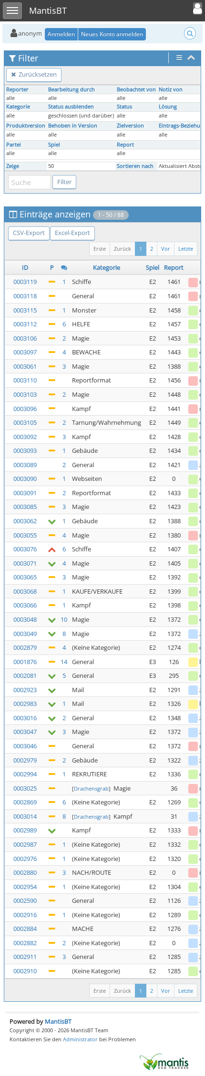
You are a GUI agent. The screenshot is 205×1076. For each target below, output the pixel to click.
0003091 (25, 493)
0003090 (25, 478)
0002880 (25, 872)
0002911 (25, 956)
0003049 (25, 633)
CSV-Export (29, 232)
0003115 (25, 310)
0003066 (25, 605)
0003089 (25, 464)
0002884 (25, 928)
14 (64, 661)
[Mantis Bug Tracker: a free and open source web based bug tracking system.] (164, 1061)
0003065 (25, 577)
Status (124, 106)
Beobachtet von (136, 89)
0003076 (25, 549)
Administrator (80, 1039)
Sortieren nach (135, 166)
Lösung (168, 106)
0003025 (25, 788)
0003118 (25, 296)
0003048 (25, 619)
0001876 (25, 661)
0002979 (25, 760)
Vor (165, 248)
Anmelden (61, 34)
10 (64, 619)
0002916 (25, 914)
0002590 (25, 900)
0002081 (25, 675)
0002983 (25, 703)
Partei (13, 144)
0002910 (25, 971)
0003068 (25, 591)
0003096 (25, 408)
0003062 (25, 521)
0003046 (25, 746)
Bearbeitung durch (71, 89)
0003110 (25, 380)
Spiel (54, 144)
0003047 (25, 731)
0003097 (25, 352)
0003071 (25, 563)
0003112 (25, 324)
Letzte (185, 248)
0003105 (25, 422)
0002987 (25, 844)
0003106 (25, 338)
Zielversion (130, 125)
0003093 (25, 450)
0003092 (25, 436)
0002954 (25, 886)
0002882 (25, 943)
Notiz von (171, 89)
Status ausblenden (71, 106)
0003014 (25, 816)
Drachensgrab (91, 788)
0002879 (25, 647)
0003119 (25, 281)
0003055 (25, 535)
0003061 (25, 366)
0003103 (25, 394)
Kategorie (18, 106)
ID (25, 267)
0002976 (25, 858)
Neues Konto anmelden (112, 34)
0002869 (25, 802)
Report (125, 144)
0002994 (25, 774)
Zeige (12, 166)
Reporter (17, 89)
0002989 (25, 830)
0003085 (25, 506)
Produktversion (25, 125)
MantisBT (58, 1021)
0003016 (25, 718)
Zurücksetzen (37, 74)
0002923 (25, 689)
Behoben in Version (72, 125)
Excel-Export (72, 232)
